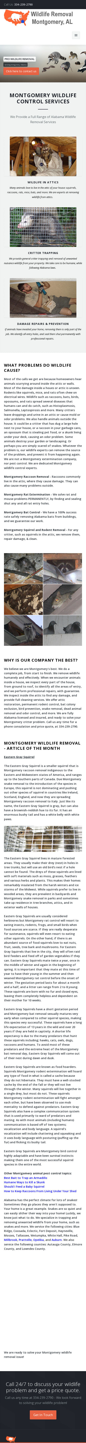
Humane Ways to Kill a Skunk (24, 1182)
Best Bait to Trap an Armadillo (25, 1178)
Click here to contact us (21, 71)
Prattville (25, 1240)
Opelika (38, 1240)
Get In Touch (43, 1415)
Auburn (57, 1240)
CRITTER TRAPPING (43, 253)
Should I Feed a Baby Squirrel (24, 1186)
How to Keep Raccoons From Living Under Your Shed (40, 1191)
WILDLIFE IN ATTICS (43, 182)
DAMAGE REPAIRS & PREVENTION (43, 324)
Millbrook (10, 1240)
